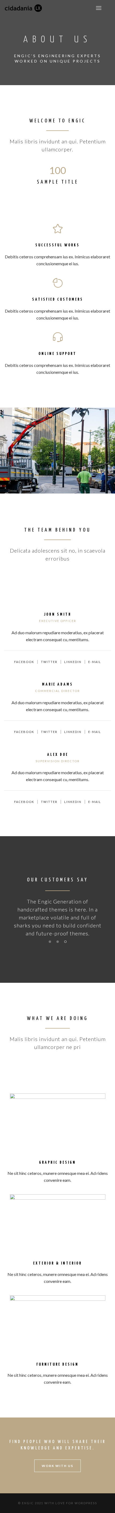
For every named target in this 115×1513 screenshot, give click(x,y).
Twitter (49, 662)
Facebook (24, 662)
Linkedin (73, 662)
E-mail (94, 662)
